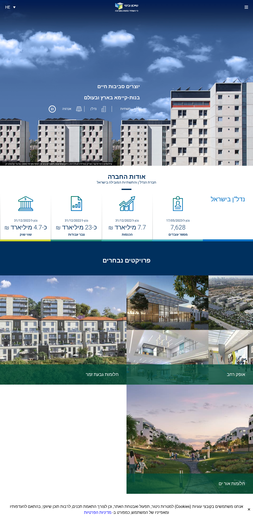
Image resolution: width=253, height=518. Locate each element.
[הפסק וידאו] (52, 109)
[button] (246, 7)
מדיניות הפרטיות (97, 512)
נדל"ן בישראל (228, 199)
